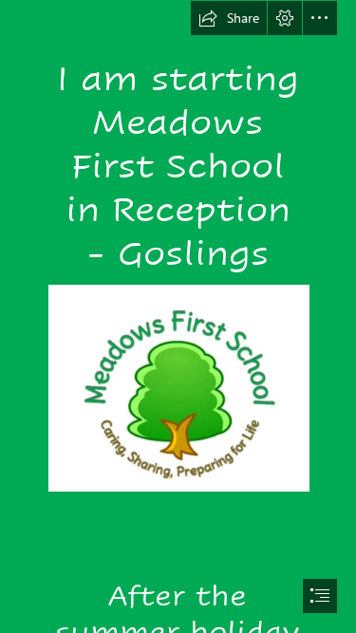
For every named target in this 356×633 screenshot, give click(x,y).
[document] (178, 316)
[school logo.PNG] (178, 387)
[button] (229, 18)
